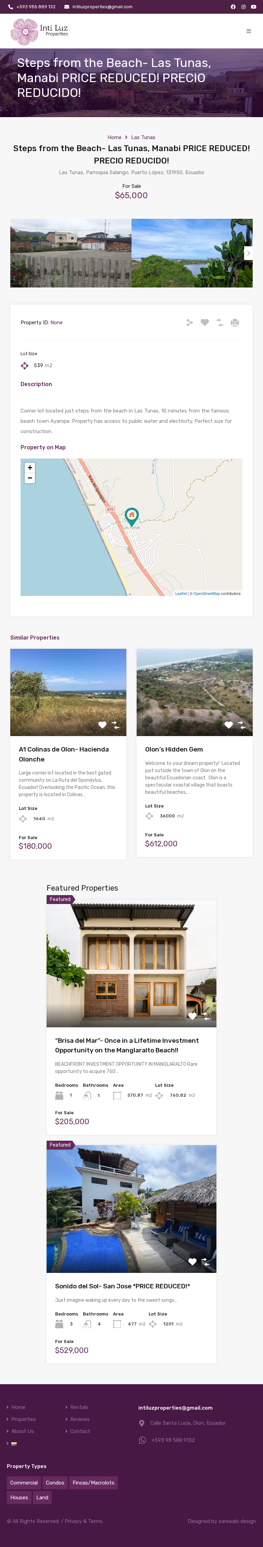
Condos (55, 1483)
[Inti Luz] (40, 31)
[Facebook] (233, 6)
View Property (68, 719)
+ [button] (30, 467)
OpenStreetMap (206, 593)
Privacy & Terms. (84, 1521)
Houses (19, 1497)
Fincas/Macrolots (93, 1483)
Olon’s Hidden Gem (174, 749)
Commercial (24, 1483)
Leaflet (181, 593)
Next (248, 253)
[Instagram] (243, 6)
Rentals (79, 1407)
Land (42, 1497)
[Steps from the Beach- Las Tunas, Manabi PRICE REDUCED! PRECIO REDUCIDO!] (132, 517)
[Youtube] (253, 6)
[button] (248, 31)
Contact (80, 1431)
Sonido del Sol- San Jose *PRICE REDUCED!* (122, 1286)
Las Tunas (143, 137)
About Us (22, 1431)
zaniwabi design (237, 1521)
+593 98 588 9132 (173, 1440)
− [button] (30, 478)
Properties (23, 1419)
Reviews (80, 1419)
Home (115, 137)
